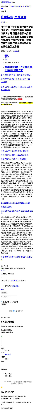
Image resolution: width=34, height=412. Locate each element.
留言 (17, 280)
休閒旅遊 (16, 51)
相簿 (6, 55)
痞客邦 (13, 280)
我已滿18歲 (5, 408)
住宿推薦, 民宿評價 (13, 17)
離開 (11, 408)
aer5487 (3, 270)
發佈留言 (4, 304)
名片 (6, 59)
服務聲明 (20, 383)
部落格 (7, 57)
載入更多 (4, 293)
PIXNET (9, 382)
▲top (2, 289)
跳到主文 (4, 22)
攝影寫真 (15, 286)
